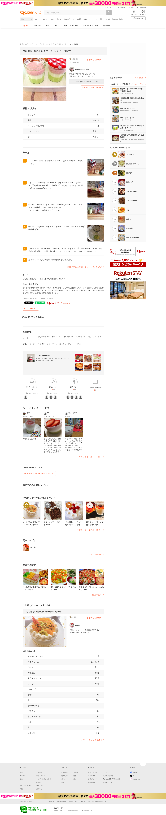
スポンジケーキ (88, 19)
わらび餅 (107, 19)
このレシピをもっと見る (91, 740)
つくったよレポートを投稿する (93, 87)
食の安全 (106, 25)
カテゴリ (37, 25)
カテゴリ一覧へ (95, 554)
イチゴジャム (57, 337)
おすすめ (25, 25)
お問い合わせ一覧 (72, 810)
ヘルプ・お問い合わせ (43, 779)
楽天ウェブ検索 (108, 776)
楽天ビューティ (93, 779)
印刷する (32, 308)
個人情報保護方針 (61, 801)
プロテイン (38, 19)
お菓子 (63, 782)
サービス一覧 (58, 810)
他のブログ (66, 303)
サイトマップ (40, 776)
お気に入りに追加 (95, 60)
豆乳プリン (91, 337)
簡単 (74, 776)
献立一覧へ (97, 595)
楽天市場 (143, 7)
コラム (56, 25)
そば (95, 19)
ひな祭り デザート (67, 344)
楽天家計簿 (121, 7)
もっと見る (139, 77)
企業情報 (51, 801)
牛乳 (29, 120)
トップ (22, 772)
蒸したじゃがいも (49, 19)
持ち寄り (59, 19)
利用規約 (39, 782)
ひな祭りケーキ (60, 44)
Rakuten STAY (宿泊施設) (111, 779)
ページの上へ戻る (143, 763)
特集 (21, 789)
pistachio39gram (43, 355)
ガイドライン (40, 785)
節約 (74, 779)
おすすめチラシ (133, 7)
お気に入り (134, 14)
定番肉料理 (65, 772)
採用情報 (83, 801)
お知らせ (39, 789)
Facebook (136, 772)
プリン (79, 344)
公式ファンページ (71, 25)
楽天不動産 (91, 776)
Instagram (136, 779)
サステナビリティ (88, 810)
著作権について (73, 801)
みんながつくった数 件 (87, 81)
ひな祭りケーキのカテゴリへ (89, 530)
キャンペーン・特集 (90, 25)
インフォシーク (110, 7)
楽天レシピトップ (26, 44)
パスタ (63, 779)
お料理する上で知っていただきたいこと (84, 267)
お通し (101, 19)
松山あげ (67, 19)
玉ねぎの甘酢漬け (118, 19)
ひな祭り (49, 44)
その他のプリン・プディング (75, 337)
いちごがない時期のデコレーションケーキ (43, 612)
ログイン (143, 14)
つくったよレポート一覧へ (90, 457)
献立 (47, 25)
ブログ (105, 772)
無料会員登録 (139, 18)
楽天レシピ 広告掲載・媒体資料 (97, 801)
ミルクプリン (52, 344)
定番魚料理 (65, 776)
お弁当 (75, 772)
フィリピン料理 (76, 19)
